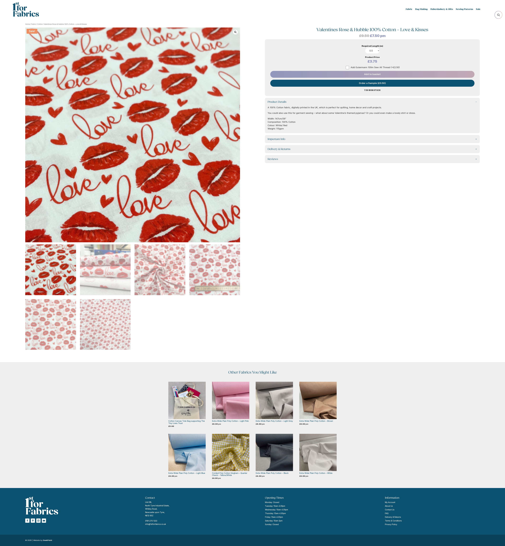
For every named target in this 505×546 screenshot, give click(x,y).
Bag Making (421, 9)
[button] (235, 32)
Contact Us (389, 510)
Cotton (40, 24)
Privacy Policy (391, 524)
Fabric (409, 9)
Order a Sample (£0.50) (372, 83)
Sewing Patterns (464, 9)
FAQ (386, 513)
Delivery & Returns (393, 517)
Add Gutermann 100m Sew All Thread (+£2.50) (375, 67)
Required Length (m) (372, 46)
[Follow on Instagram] (38, 521)
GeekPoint (47, 540)
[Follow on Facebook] (27, 521)
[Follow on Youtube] (44, 521)
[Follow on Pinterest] (33, 521)
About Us (389, 506)
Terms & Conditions (393, 521)
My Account (390, 502)
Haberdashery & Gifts (441, 9)
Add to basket (372, 74)
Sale (478, 9)
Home (27, 24)
